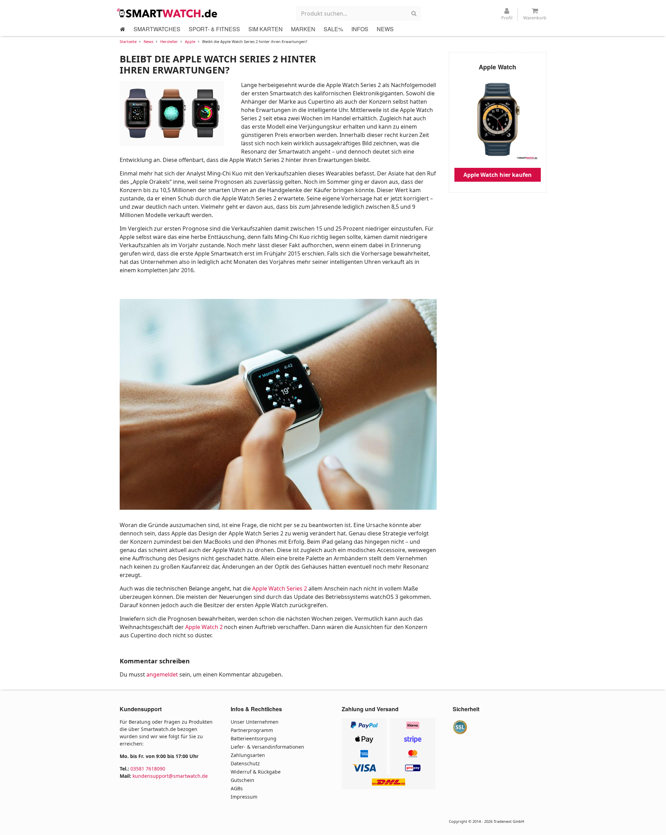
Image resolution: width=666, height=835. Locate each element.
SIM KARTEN (265, 29)
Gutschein (242, 780)
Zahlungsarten (248, 755)
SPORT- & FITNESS (214, 29)
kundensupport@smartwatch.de (170, 776)
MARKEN (303, 29)
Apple (190, 41)
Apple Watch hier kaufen (497, 175)
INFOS (359, 29)
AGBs (237, 788)
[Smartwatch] (169, 13)
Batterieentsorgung (253, 738)
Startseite (128, 41)
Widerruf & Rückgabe (256, 771)
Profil (506, 18)
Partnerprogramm (252, 730)
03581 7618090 (147, 768)
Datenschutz (245, 763)
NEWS (385, 29)
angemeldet (162, 674)
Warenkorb (534, 18)
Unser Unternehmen (255, 721)
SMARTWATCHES (157, 29)
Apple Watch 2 (204, 627)
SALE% (333, 29)
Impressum (244, 796)
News (148, 41)
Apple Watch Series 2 (279, 588)
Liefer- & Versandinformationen (267, 746)
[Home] (122, 29)
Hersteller (169, 41)
